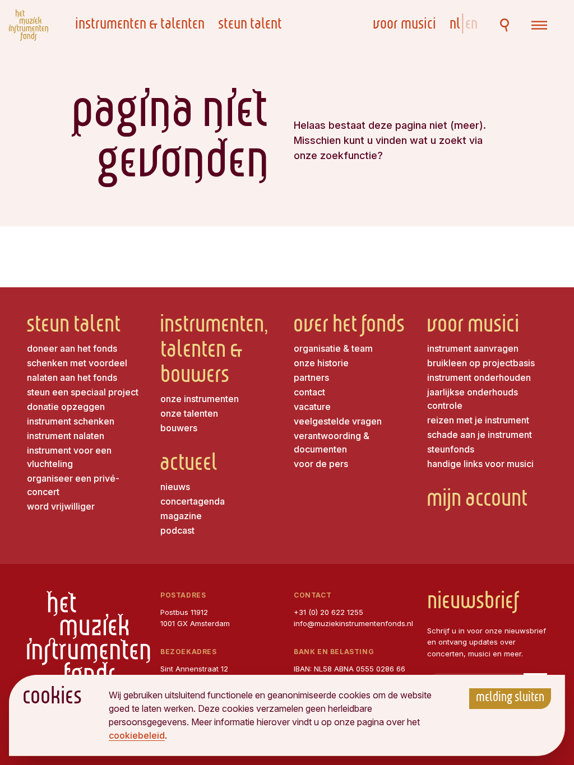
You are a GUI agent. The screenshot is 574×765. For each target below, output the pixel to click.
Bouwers (178, 427)
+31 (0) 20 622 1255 (328, 612)
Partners (311, 377)
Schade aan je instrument (479, 434)
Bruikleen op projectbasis (481, 362)
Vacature (312, 406)
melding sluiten (510, 698)
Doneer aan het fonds (72, 348)
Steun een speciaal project (82, 392)
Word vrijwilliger (61, 506)
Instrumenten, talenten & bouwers (214, 352)
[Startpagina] (28, 25)
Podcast (177, 530)
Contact (309, 392)
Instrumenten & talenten (140, 25)
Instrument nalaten (65, 435)
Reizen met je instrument (478, 420)
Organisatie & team (333, 348)
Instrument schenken (70, 421)
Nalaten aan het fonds (72, 377)
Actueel (188, 465)
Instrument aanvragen (473, 348)
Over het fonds (349, 326)
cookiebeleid (137, 735)
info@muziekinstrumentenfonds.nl (353, 623)
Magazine (181, 515)
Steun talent (250, 25)
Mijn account (477, 501)
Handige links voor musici (480, 463)
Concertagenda (192, 501)
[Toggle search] (504, 25)
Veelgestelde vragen (338, 421)
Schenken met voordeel (77, 362)
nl (456, 25)
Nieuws (175, 486)
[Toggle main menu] (539, 25)
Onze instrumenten (199, 398)
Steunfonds (450, 449)
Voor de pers (321, 463)
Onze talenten (189, 413)
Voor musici (404, 25)
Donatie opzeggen (66, 406)
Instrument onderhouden (479, 377)
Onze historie (321, 362)
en (471, 25)
